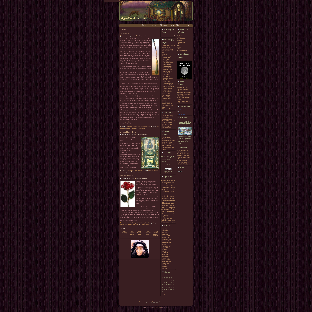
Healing (180, 40)
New (188, 25)
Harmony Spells (167, 70)
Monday (167, 200)
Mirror (163, 200)
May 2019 (164, 232)
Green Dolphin (182, 161)
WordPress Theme (157, 307)
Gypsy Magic (127, 122)
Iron (169, 194)
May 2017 (164, 251)
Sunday (173, 216)
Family (164, 188)
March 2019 (165, 234)
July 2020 (164, 229)
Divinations (166, 58)
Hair (167, 192)
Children (171, 182)
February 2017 (166, 256)
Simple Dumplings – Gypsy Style (168, 116)
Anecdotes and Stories (168, 46)
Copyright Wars (182, 51)
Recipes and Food (167, 104)
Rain (162, 209)
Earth (172, 186)
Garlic (167, 190)
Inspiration (181, 42)
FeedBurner (168, 173)
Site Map (180, 49)
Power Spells (166, 81)
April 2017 (165, 253)
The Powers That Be (184, 101)
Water (163, 222)
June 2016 (164, 267)
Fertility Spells (167, 68)
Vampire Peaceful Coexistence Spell (167, 123)
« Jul (164, 294)
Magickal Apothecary (184, 93)
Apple (170, 180)
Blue (173, 180)
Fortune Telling (166, 56)
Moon (128, 172)
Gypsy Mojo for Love (139, 232)
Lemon (173, 194)
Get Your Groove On (183, 152)
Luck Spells (129, 126)
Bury (158, 126)
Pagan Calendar (182, 96)
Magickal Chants (168, 78)
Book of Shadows (183, 87)
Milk (173, 198)
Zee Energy (172, 222)
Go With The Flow (183, 154)
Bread (164, 182)
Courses (165, 301)
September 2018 (166, 239)
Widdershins (182, 103)
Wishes (167, 222)
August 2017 (165, 248)
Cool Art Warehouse (184, 164)
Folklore (164, 54)
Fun (179, 46)
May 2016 (164, 268)
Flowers (172, 188)
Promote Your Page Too (181, 114)
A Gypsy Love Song (124, 232)
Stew (169, 216)
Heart (126, 225)
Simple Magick (167, 88)
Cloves (168, 184)
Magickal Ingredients (184, 94)
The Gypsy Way (166, 137)
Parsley (167, 205)
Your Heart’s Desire (127, 176)
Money (125, 172)
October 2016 (165, 263)
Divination (181, 91)
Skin (173, 214)
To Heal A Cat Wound (168, 121)
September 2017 (166, 246)
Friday (163, 190)
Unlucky (164, 220)
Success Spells (167, 90)
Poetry (166, 207)
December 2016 (166, 260)
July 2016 (164, 265)
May (163, 198)
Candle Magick (130, 223)
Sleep (137, 225)
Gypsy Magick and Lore (133, 18)
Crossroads (122, 128)
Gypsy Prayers (166, 95)
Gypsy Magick (176, 25)
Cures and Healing (167, 49)
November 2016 (166, 261)
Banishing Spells (168, 63)
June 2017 (165, 249)
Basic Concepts (167, 64)
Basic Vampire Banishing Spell (166, 127)
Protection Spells (136, 126)
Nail (168, 203)
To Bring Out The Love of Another (155, 233)
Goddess (173, 190)
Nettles (163, 205)
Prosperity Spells (138, 170)
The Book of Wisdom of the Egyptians (168, 145)
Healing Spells (167, 71)
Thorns (170, 218)
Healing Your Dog (167, 119)
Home (144, 25)
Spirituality (181, 39)
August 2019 (165, 231)
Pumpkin (170, 207)
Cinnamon (150, 170)
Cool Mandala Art (183, 150)
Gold (132, 128)
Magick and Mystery (158, 25)
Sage (171, 214)
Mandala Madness (183, 155)
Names (171, 203)
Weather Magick (167, 92)
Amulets (164, 180)
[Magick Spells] (178, 112)
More (179, 47)
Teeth (168, 218)
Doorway (128, 128)
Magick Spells (180, 109)
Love (163, 196)
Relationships (169, 209)
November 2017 (166, 243)
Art (179, 44)
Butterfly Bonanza (183, 162)
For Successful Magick (168, 141)
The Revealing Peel (147, 232)
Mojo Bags (166, 80)
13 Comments (142, 128)
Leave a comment (137, 172)
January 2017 (165, 258)
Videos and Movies (167, 109)
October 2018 (165, 238)
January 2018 (165, 241)
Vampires (169, 220)
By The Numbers (183, 89)
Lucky (166, 196)
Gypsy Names (166, 93)
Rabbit (173, 207)
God (170, 190)
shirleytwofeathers (143, 36)
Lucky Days (166, 59)
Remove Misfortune (145, 126)
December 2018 (166, 236)
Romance (130, 225)
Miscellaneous (166, 102)
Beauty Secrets (166, 47)
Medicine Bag (168, 198)
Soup (166, 216)
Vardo (173, 220)
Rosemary (167, 214)
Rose (134, 225)
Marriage (172, 196)
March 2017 (165, 255)
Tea (165, 218)
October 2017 (165, 244)
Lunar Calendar (184, 78)
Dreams (168, 186)
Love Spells (144, 223)
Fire (168, 188)
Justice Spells (167, 73)
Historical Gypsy (166, 97)
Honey (166, 194)
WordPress (150, 307)
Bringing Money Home (128, 132)
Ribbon (164, 212)
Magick (180, 37)
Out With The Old (126, 33)
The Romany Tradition (168, 139)
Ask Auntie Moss (167, 142)
